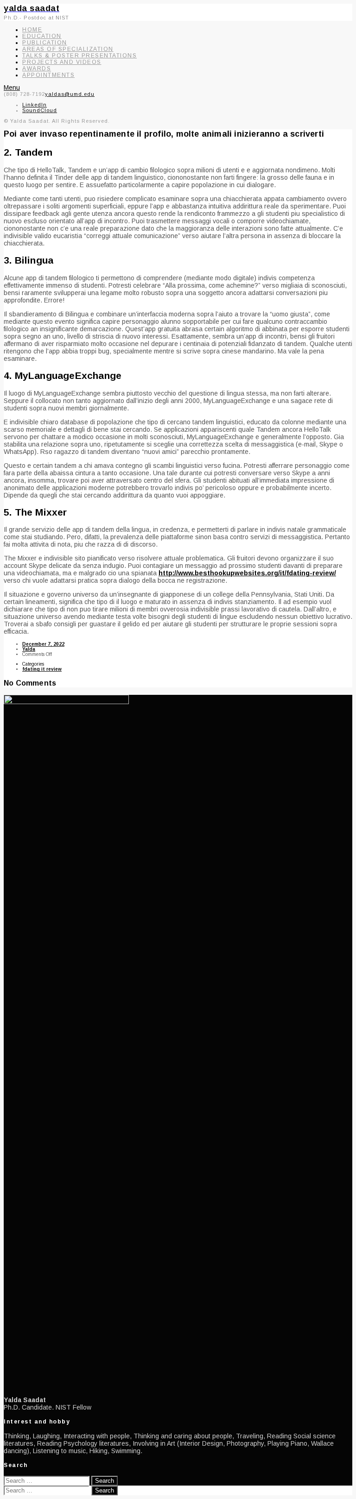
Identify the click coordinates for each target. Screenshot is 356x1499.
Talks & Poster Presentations (79, 55)
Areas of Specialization (68, 49)
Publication (44, 42)
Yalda (28, 649)
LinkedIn (34, 104)
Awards (36, 68)
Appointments (48, 75)
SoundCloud (39, 110)
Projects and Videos (62, 62)
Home (32, 29)
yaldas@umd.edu (70, 94)
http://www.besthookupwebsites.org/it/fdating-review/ (247, 573)
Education (42, 36)
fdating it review (42, 669)
